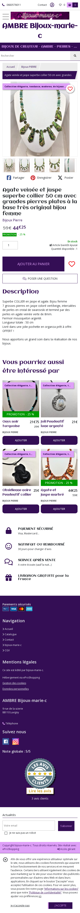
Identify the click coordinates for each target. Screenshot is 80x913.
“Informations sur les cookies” (61, 889)
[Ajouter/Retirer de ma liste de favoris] (72, 264)
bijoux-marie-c (13, 645)
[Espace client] (52, 5)
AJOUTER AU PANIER (33, 264)
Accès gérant (67, 849)
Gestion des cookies (14, 683)
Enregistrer (43, 178)
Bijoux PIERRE (29, 67)
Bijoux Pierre (12, 220)
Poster (68, 178)
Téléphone (11, 723)
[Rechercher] (75, 56)
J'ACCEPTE (60, 905)
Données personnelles (15, 689)
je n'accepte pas (20, 905)
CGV (7, 650)
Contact (42, 5)
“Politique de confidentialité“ (45, 892)
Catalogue (10, 634)
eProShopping (10, 849)
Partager (18, 178)
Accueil (11, 67)
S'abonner (66, 826)
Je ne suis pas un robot (22, 833)
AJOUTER (21, 440)
